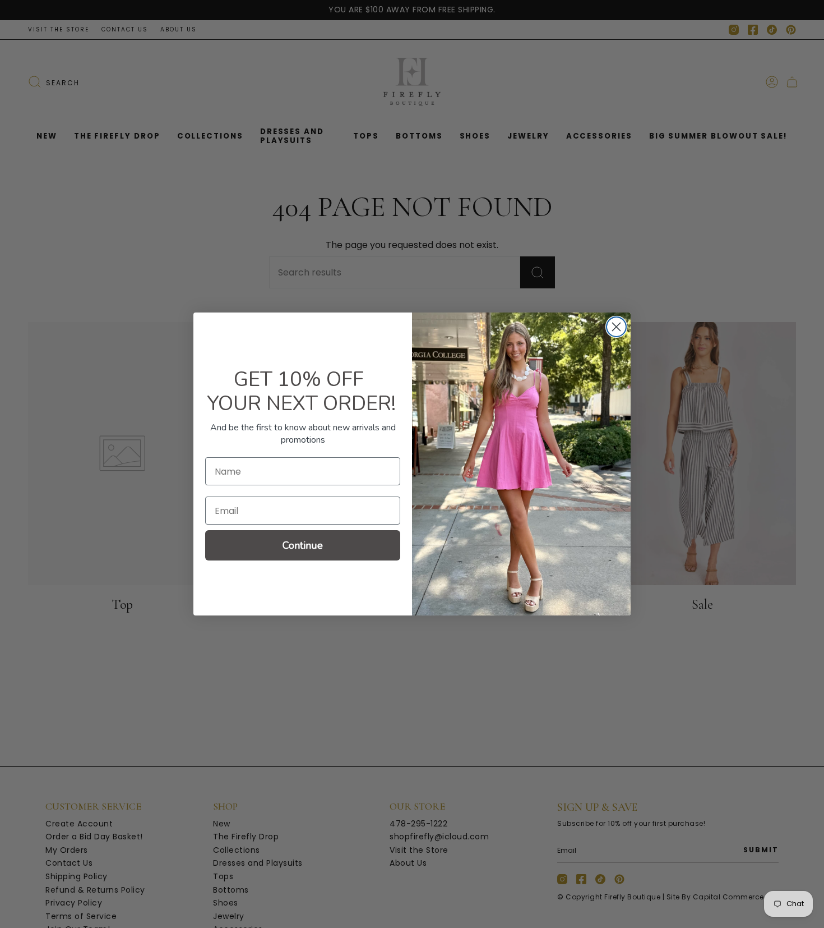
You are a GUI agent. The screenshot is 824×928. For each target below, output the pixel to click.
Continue (303, 545)
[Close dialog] (616, 327)
